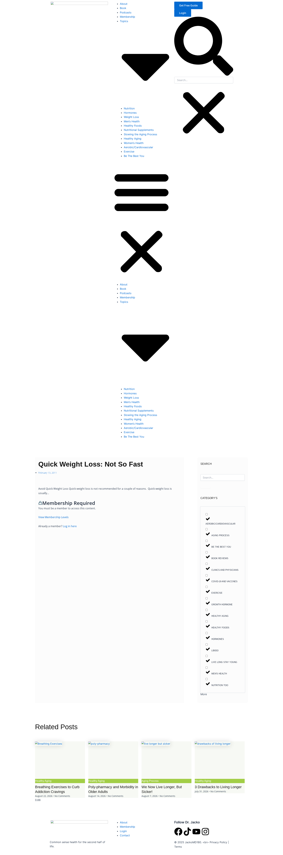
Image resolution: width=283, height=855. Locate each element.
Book (123, 8)
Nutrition (129, 108)
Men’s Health (132, 121)
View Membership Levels (53, 517)
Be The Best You (134, 156)
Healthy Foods (133, 125)
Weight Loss (131, 117)
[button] (141, 222)
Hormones (130, 112)
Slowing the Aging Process (140, 134)
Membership (127, 16)
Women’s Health (133, 143)
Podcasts (125, 12)
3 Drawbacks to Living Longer (218, 787)
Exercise (129, 151)
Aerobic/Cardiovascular (138, 147)
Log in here (70, 526)
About (123, 3)
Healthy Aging (132, 138)
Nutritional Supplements (139, 130)
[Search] (205, 484)
